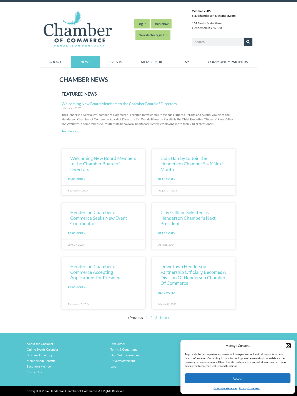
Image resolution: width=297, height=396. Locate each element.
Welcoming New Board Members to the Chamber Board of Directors (119, 103)
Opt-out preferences (225, 388)
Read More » (69, 131)
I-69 (185, 62)
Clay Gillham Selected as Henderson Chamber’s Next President (188, 218)
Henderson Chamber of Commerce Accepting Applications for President (96, 272)
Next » (165, 317)
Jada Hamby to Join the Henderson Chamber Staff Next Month (191, 163)
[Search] (248, 42)
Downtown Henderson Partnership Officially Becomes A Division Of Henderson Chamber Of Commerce (193, 275)
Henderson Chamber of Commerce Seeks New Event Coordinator (98, 218)
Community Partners (228, 62)
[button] (288, 345)
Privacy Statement (249, 388)
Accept (238, 378)
